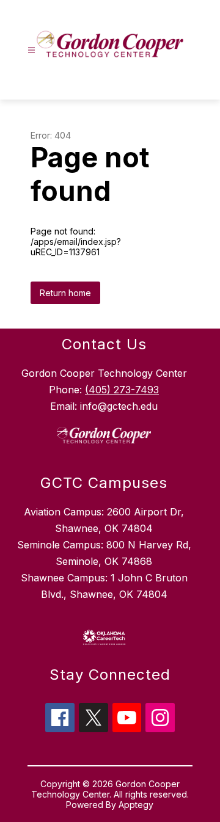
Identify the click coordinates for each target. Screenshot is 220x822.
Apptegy (136, 804)
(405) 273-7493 (122, 390)
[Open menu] (31, 50)
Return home (65, 293)
